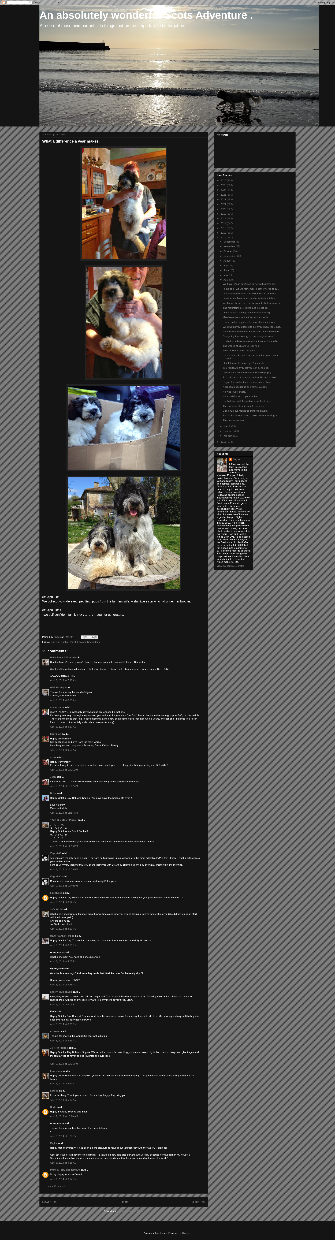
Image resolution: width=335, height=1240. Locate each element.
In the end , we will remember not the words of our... (251, 288)
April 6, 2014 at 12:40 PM (64, 885)
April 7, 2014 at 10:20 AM (64, 1116)
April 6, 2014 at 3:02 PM (63, 902)
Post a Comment (56, 1186)
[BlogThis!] (86, 637)
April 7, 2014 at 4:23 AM (63, 1083)
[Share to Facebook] (93, 637)
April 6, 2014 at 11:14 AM (64, 812)
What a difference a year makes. (241, 396)
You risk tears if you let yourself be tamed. (246, 367)
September (230, 256)
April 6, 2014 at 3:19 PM (63, 928)
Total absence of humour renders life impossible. (249, 377)
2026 (224, 180)
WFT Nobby (57, 687)
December (230, 241)
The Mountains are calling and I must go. (245, 307)
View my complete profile (230, 565)
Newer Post (49, 1202)
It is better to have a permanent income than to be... (251, 341)
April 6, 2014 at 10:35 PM (64, 1063)
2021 (224, 204)
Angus (236, 459)
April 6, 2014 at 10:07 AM (64, 786)
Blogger (186, 1233)
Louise (54, 1090)
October (228, 251)
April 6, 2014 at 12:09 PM (64, 846)
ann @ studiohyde (61, 991)
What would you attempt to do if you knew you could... (252, 326)
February (229, 431)
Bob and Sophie (60, 642)
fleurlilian (55, 733)
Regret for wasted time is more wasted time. (247, 382)
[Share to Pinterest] (96, 637)
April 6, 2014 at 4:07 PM (63, 961)
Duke (53, 793)
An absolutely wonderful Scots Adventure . (146, 15)
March (227, 426)
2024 (224, 189)
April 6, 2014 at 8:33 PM (63, 1040)
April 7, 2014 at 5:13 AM (63, 1100)
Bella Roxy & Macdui (62, 657)
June (227, 270)
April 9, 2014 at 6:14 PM (63, 1179)
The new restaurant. (234, 420)
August (228, 260)
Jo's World (56, 909)
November (230, 246)
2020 (224, 209)
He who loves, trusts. (234, 391)
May (226, 275)
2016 (224, 228)
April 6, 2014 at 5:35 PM (63, 984)
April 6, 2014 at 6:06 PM (63, 1004)
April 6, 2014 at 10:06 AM (64, 769)
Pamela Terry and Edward (65, 1169)
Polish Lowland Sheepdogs (85, 642)
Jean (53, 757)
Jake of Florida (59, 1047)
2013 (224, 441)
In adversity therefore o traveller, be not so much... (250, 293)
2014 (224, 237)
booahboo (56, 892)
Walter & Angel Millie (62, 935)
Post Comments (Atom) (131, 1211)
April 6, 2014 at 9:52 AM (63, 750)
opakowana (57, 707)
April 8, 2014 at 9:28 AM (63, 1162)
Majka (53, 1143)
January (228, 435)
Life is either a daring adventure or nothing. (246, 312)
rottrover (55, 1031)
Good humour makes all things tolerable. (245, 410)
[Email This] (83, 637)
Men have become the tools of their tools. (246, 317)
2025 (224, 185)
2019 (224, 213)
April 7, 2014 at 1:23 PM (63, 1136)
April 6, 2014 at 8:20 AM (63, 700)
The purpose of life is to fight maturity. (243, 406)
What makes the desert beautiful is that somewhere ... (252, 331)
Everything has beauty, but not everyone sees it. (249, 336)
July (226, 265)
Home (124, 1202)
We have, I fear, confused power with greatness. (249, 283)
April (226, 279)
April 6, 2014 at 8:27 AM (63, 726)
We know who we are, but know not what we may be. (252, 303)
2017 (224, 223)
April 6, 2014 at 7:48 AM (63, 680)
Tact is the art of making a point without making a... (251, 415)
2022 (224, 199)
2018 (224, 218)
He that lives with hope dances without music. (248, 401)
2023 (224, 194)
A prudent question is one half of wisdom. (245, 386)
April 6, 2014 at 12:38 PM (64, 869)
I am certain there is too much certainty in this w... (250, 298)
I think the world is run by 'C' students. (244, 363)
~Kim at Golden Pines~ (63, 819)
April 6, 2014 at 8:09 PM (63, 1024)
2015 (224, 232)
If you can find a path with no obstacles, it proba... (250, 322)
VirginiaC (55, 853)
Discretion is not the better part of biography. (247, 372)
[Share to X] (89, 637)
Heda (53, 1107)
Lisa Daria (56, 1071)
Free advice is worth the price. (239, 350)
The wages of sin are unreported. (241, 345)
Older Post (199, 1202)
